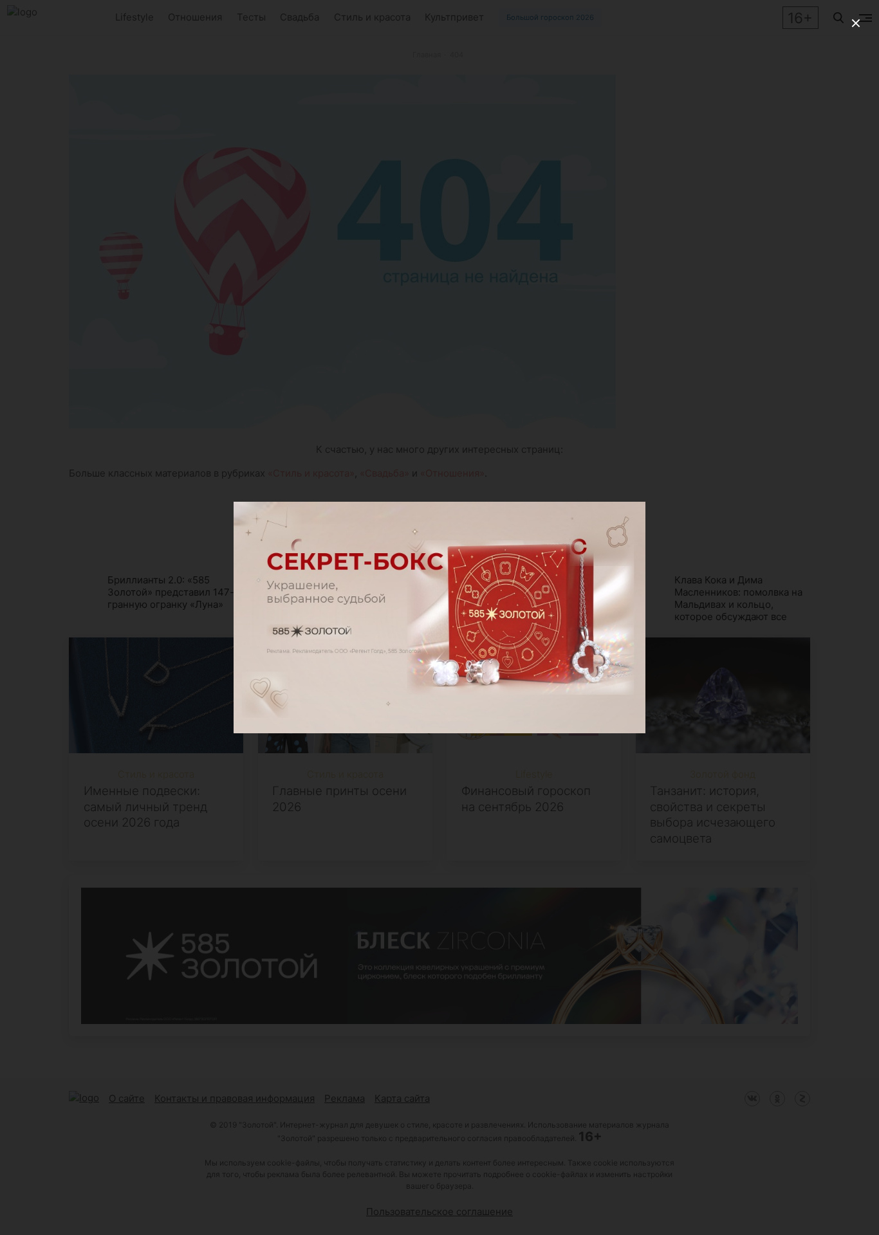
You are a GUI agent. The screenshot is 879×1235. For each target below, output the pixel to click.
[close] (856, 23)
